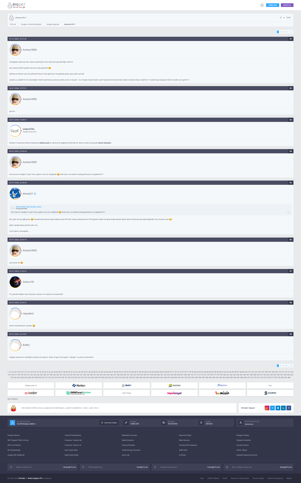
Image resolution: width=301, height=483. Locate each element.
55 (133, 372)
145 (107, 375)
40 (95, 372)
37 (87, 372)
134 (70, 375)
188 (251, 375)
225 (92, 377)
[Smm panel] (78, 393)
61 (148, 372)
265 (231, 377)
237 (133, 377)
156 (144, 375)
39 (92, 372)
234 (123, 377)
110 (279, 372)
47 (112, 372)
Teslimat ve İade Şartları (240, 478)
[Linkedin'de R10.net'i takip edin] (283, 408)
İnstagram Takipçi (242, 435)
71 (173, 372)
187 (247, 375)
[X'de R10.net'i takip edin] (272, 408)
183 (234, 375)
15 (33, 372)
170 (192, 375)
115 (9, 375)
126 (44, 375)
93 (228, 372)
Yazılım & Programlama (73, 435)
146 (111, 375)
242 (151, 377)
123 (34, 375)
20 (45, 372)
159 (155, 375)
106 (266, 372)
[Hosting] (78, 385)
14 (31, 372)
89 (218, 372)
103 (256, 372)
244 (158, 377)
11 (24, 372)
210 (43, 377)
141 (94, 375)
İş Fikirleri (182, 455)
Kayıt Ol (287, 5)
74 (180, 372)
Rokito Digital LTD (35, 478)
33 (77, 372)
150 (124, 375)
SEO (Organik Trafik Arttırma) (18, 440)
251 (182, 377)
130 (57, 375)
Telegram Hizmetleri (243, 440)
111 (282, 372)
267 (238, 377)
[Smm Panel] (31, 393)
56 (135, 372)
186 (244, 375)
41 (97, 372)
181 (227, 375)
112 (285, 372)
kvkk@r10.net (142, 467)
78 (190, 372)
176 (211, 375)
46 (110, 372)
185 (241, 375)
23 (52, 372)
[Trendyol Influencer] (222, 393)
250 (179, 377)
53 (127, 372)
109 (276, 372)
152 (131, 375)
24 (54, 372)
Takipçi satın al (30, 385)
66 (161, 372)
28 (64, 372)
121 (28, 375)
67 (163, 372)
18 (40, 372)
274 (261, 377)
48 (115, 372)
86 (210, 372)
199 (288, 375)
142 (97, 375)
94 (230, 372)
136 (77, 375)
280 (282, 377)
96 (235, 372)
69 (168, 372)
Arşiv (202, 478)
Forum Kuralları (258, 478)
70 (171, 372)
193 (267, 375)
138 (84, 375)
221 (79, 377)
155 (141, 375)
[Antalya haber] (174, 385)
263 (224, 377)
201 (12, 377)
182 (231, 375)
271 (252, 377)
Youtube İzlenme (242, 445)
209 (39, 377)
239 (140, 377)
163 (168, 375)
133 (67, 375)
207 (32, 377)
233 (119, 377)
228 (102, 377)
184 (237, 375)
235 (126, 377)
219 (72, 377)
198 (284, 375)
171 (195, 375)
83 (202, 372)
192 (264, 375)
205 (25, 377)
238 (137, 377)
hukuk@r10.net (213, 467)
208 (36, 377)
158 (151, 375)
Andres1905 (30, 50)
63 (153, 372)
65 (158, 372)
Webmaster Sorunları (129, 435)
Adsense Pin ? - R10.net (17, 5)
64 (155, 372)
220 (75, 377)
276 (268, 377)
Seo (270, 385)
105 (262, 372)
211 (46, 377)
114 (292, 372)
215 (59, 377)
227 (99, 377)
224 (89, 377)
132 (64, 375)
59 (143, 372)
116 (12, 375)
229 (106, 377)
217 (66, 377)
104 (259, 372)
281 (285, 377)
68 (166, 372)
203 (18, 377)
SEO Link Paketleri (14, 445)
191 (261, 375)
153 (134, 375)
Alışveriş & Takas (185, 435)
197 (281, 375)
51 (122, 372)
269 (245, 377)
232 (116, 377)
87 (213, 372)
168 (185, 375)
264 (227, 377)
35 (82, 372)
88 (215, 372)
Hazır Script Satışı (71, 450)
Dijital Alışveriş (184, 440)
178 (217, 375)
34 (79, 372)
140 (91, 375)
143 (101, 375)
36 (84, 372)
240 (144, 377)
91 (223, 372)
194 (271, 375)
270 (248, 377)
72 (175, 372)
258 (206, 377)
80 (195, 372)
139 (87, 375)
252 (185, 377)
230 (109, 377)
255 (196, 377)
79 (192, 372)
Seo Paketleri (13, 399)
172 (198, 375)
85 (207, 372)
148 (118, 375)
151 (128, 375)
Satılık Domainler (128, 440)
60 (145, 372)
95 (233, 372)
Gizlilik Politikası (213, 478)
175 (208, 375)
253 (189, 377)
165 (175, 375)
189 (254, 375)
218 (69, 377)
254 (192, 377)
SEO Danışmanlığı (14, 450)
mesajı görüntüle (21, 208)
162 (165, 375)
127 (47, 375)
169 (188, 375)
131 (60, 375)
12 (26, 372)
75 (183, 372)
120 (25, 375)
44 (105, 372)
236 (130, 377)
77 (187, 372)
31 (72, 372)
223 (85, 377)
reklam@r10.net (69, 467)
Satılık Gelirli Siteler (72, 455)
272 (255, 377)
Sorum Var (125, 455)
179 (221, 375)
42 (100, 372)
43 (102, 372)
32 (74, 372)
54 (130, 372)
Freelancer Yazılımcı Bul (73, 440)
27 (62, 372)
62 (150, 372)
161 (161, 375)
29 (67, 372)
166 (178, 375)
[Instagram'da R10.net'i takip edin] (267, 408)
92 (225, 372)
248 (172, 377)
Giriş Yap (273, 5)
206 (29, 377)
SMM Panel (183, 450)
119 (21, 375)
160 (158, 375)
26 (59, 372)
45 (107, 372)
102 (252, 372)
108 (272, 372)
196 (278, 375)
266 (234, 377)
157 (148, 375)
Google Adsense (14, 435)
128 (51, 375)
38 (89, 372)
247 (168, 377)
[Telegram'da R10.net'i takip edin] (278, 408)
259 (210, 377)
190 (258, 375)
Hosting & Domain (128, 445)
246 (165, 377)
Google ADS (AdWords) (16, 455)
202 (15, 377)
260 (213, 377)
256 (199, 377)
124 (37, 375)
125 (41, 375)
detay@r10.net (286, 467)
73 (178, 372)
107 (269, 372)
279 (278, 377)
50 (120, 372)
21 (47, 372)
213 (52, 377)
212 (49, 377)
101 (249, 372)
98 (241, 372)
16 (36, 372)
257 (203, 377)
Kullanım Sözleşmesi (275, 478)
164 (171, 375)
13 (29, 372)
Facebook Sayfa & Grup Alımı (246, 455)
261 (217, 377)
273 (258, 377)
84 (205, 372)
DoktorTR (28, 282)
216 (62, 377)
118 (18, 375)
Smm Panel (126, 393)
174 (204, 375)
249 (175, 377)
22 (50, 372)
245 (161, 377)
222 (82, 377)
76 (185, 372)
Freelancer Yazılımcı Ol (73, 445)
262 (220, 377)
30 (69, 372)
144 (104, 375)
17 (38, 372)
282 (288, 377)
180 (224, 375)
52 (125, 372)
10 (22, 372)
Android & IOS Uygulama (188, 445)
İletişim (289, 478)
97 (238, 372)
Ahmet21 (28, 193)
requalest (28, 313)
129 (54, 375)
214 (56, 377)
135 (74, 375)
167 (181, 375)
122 (31, 375)
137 (81, 375)
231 (112, 377)
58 (140, 372)
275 (265, 377)
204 (22, 377)
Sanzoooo (249, 424)
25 (57, 372)
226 (95, 377)
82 (200, 372)
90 (220, 372)
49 (117, 372)
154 (138, 375)
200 (291, 375)
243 (154, 377)
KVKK (225, 478)
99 (243, 372)
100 (246, 372)
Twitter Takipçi (241, 450)
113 (288, 372)
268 (241, 377)
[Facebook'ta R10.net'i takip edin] (288, 408)
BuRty (26, 345)
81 (197, 372)
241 (147, 377)
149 (121, 375)
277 (272, 377)
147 (114, 375)
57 (138, 372)
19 (43, 372)
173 (201, 375)
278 (275, 377)
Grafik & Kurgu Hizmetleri (131, 450)
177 (214, 375)
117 (15, 375)
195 (274, 375)
